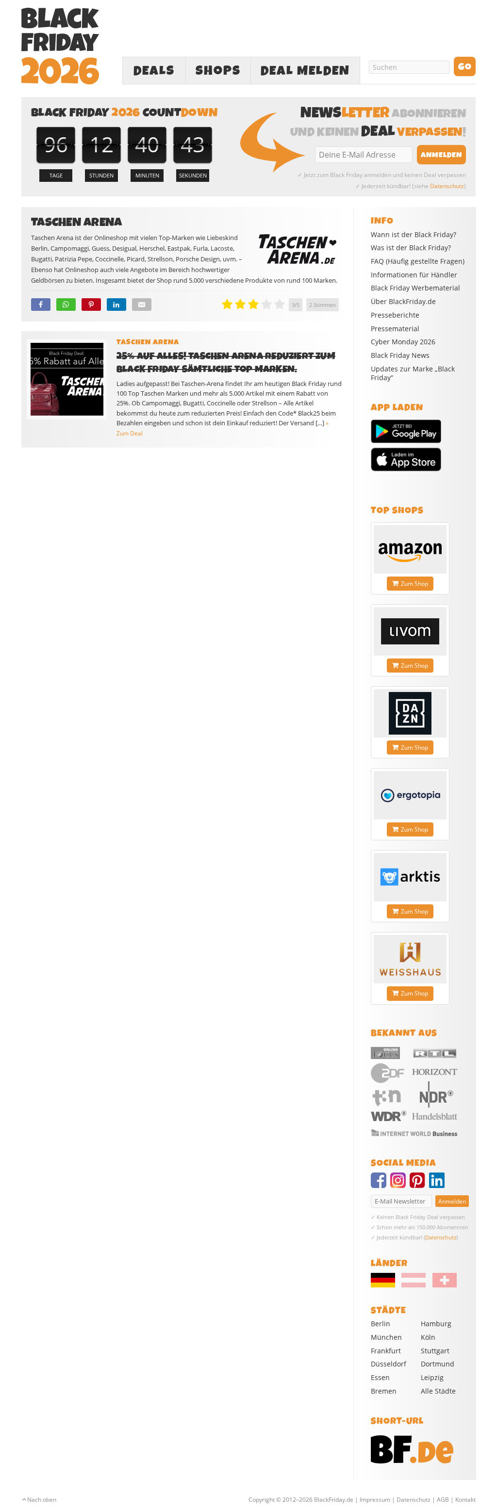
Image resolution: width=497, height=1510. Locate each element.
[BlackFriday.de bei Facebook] (380, 1184)
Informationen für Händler (414, 275)
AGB (443, 1499)
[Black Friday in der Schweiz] (441, 1285)
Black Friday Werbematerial (415, 288)
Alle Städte (438, 1391)
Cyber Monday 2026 (403, 341)
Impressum (375, 1499)
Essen (380, 1377)
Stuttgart (435, 1350)
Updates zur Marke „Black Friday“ (413, 373)
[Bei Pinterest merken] (91, 304)
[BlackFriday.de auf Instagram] (400, 1184)
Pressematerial (395, 328)
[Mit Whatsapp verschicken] (66, 304)
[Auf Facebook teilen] (40, 304)
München (386, 1337)
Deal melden (305, 71)
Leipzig (432, 1377)
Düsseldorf (388, 1363)
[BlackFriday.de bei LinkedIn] (438, 1184)
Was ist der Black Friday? (411, 247)
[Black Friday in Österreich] (413, 1285)
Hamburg (436, 1323)
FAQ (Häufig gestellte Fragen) (417, 261)
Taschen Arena (147, 342)
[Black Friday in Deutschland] (385, 1285)
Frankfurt (386, 1350)
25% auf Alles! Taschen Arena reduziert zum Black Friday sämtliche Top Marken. (225, 362)
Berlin (380, 1323)
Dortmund (437, 1363)
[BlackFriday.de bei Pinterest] (419, 1184)
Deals (154, 71)
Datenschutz (447, 186)
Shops (218, 71)
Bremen (384, 1391)
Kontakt (465, 1499)
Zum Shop (414, 583)
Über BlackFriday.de (403, 301)
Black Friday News (400, 355)
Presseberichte (395, 315)
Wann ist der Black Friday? (413, 234)
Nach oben (41, 1499)
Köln (428, 1337)
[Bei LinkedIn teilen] (116, 304)
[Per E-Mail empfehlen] (141, 304)
